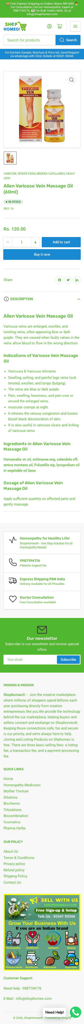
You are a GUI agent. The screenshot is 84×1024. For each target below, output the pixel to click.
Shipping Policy (15, 876)
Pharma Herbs (15, 828)
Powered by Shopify (58, 1018)
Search (71, 40)
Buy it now (42, 254)
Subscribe (68, 660)
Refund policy (14, 870)
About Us (11, 851)
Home (8, 779)
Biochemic (12, 803)
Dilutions (11, 797)
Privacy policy (14, 864)
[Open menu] (75, 26)
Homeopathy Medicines (22, 785)
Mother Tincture (16, 791)
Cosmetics (12, 822)
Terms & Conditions (19, 858)
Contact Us (12, 882)
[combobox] (42, 40)
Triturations (12, 810)
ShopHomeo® (33, 1018)
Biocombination (16, 816)
